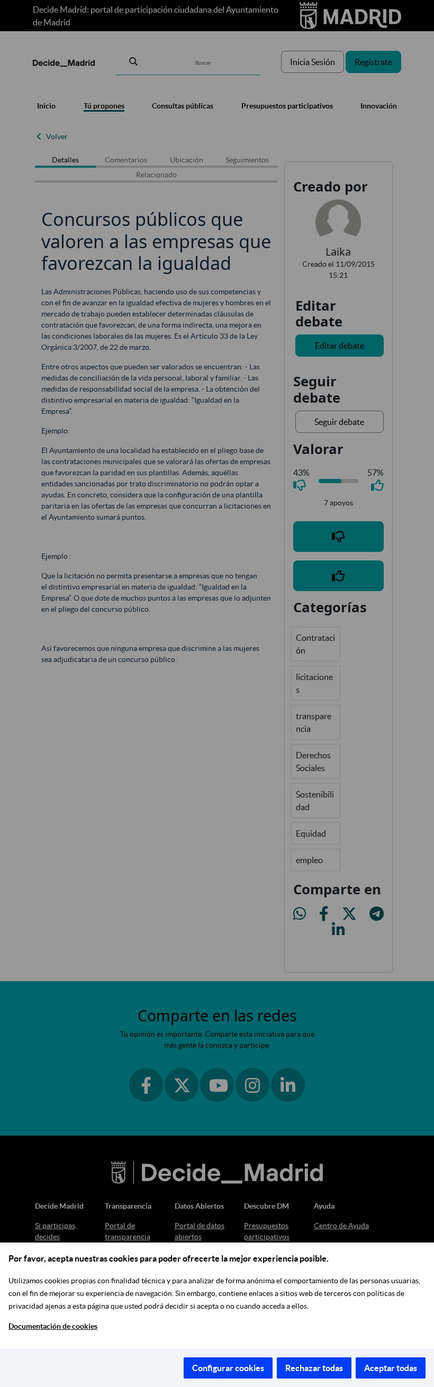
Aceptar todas (390, 1368)
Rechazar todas (314, 1368)
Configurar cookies (228, 1368)
